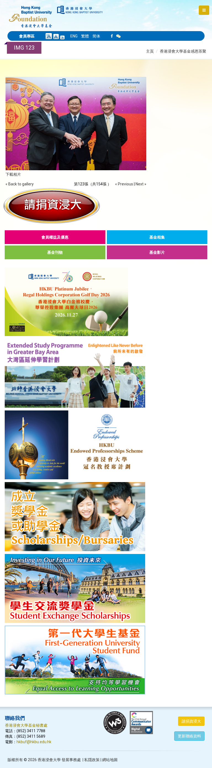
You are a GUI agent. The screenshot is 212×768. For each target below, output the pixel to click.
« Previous (124, 184)
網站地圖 (110, 760)
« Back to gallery (20, 184)
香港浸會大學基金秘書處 (26, 725)
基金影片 (157, 252)
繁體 (85, 36)
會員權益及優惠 (54, 237)
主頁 (150, 51)
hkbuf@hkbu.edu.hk (34, 742)
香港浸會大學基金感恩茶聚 (183, 51)
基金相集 (157, 237)
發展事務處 (71, 760)
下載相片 (13, 174)
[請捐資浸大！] (106, 205)
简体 (96, 36)
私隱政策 (92, 760)
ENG (74, 36)
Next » (141, 184)
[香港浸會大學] (80, 10)
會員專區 (27, 36)
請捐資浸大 (191, 721)
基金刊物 (55, 252)
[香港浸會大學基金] (30, 14)
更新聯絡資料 (189, 736)
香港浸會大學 (49, 760)
